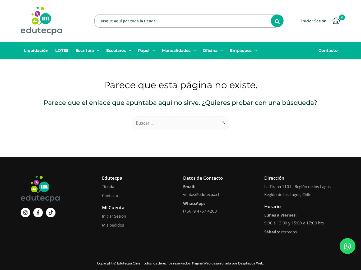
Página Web (201, 263)
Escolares (116, 50)
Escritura (85, 50)
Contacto (328, 50)
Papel (144, 50)
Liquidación (36, 50)
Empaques (241, 50)
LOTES (62, 50)
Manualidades (176, 50)
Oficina (210, 50)
